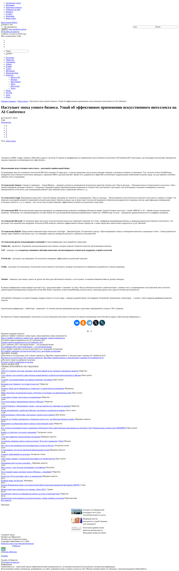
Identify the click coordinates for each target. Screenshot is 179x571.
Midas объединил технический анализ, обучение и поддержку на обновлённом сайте (36, 393)
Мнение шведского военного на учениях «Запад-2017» (24, 489)
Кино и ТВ (15, 77)
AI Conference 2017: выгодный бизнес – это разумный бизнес (26, 347)
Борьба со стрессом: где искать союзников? (19, 432)
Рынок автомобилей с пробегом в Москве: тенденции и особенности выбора (33, 410)
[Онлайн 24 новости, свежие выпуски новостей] (10, 32)
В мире (9, 66)
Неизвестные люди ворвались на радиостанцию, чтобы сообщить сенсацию (32, 498)
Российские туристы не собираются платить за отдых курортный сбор (30, 494)
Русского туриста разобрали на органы (17, 362)
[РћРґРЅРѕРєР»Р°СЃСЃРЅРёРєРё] (83, 323)
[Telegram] (89, 323)
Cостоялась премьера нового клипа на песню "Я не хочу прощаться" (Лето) (32, 441)
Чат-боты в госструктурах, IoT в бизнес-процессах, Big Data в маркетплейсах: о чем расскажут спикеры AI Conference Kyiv (52, 358)
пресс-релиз (11, 141)
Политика (10, 58)
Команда (9, 12)
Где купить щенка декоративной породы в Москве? (22, 402)
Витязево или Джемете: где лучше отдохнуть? (20, 384)
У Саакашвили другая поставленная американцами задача (25, 450)
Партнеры (10, 16)
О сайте (9, 14)
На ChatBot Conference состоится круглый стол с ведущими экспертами (31, 351)
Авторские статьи (13, 3)
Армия (8, 64)
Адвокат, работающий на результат (15, 454)
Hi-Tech (9, 93)
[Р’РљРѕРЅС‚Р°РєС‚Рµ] (77, 323)
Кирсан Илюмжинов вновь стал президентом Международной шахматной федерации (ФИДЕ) (40, 485)
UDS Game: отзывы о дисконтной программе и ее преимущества (28, 459)
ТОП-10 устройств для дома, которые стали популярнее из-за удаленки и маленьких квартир (39, 371)
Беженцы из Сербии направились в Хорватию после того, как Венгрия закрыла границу (38, 419)
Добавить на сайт (13, 10)
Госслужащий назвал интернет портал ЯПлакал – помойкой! (26, 472)
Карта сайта (11, 18)
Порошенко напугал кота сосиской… (16, 463)
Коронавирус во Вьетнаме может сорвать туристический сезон (27, 424)
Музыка (14, 80)
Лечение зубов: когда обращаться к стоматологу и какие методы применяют (32, 388)
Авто (8, 95)
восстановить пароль (17, 29)
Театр (13, 88)
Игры (8, 97)
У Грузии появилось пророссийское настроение (21, 437)
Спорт (8, 69)
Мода (13, 84)
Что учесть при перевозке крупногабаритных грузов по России (27, 445)
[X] (96, 323)
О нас (15, 543)
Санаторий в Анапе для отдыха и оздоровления (21, 397)
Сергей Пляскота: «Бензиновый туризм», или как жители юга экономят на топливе (35, 406)
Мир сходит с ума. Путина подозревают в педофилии (23, 467)
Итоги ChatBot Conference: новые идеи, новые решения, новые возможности (33, 338)
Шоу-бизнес (16, 82)
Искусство (15, 86)
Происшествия (12, 73)
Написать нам (7, 543)
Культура (9, 75)
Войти (14, 22)
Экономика (10, 62)
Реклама (21, 543)
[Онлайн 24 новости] (10, 562)
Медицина (10, 71)
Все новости (6, 500)
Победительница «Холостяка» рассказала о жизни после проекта (28, 415)
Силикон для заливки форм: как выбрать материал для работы (27, 380)
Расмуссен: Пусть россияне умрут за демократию (21, 476)
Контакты (30, 543)
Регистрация (6, 22)
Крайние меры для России (12, 481)
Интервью (10, 5)
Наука (8, 90)
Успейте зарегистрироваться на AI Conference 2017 (22, 342)
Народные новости (14, 7)
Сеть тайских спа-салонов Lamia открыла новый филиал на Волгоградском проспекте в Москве (41, 375)
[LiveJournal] (102, 323)
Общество (10, 60)
